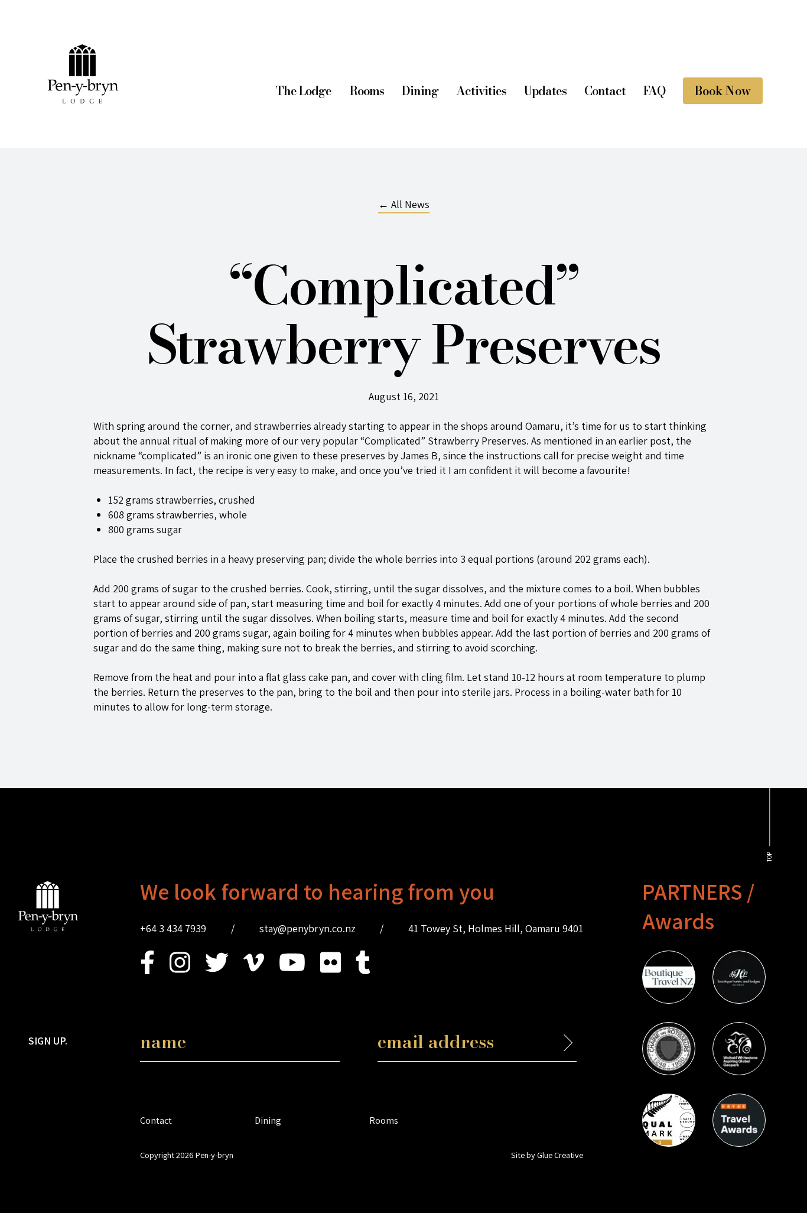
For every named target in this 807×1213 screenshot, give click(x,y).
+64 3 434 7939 (173, 928)
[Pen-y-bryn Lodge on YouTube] (292, 970)
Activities (481, 91)
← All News (403, 204)
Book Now (723, 91)
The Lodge (303, 91)
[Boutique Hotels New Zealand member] (739, 979)
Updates (545, 91)
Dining (420, 91)
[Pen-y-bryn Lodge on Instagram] (180, 970)
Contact (605, 91)
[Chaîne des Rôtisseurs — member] (668, 1050)
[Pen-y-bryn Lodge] (83, 99)
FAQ (654, 91)
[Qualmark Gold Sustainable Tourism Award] (668, 1122)
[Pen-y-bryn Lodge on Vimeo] (253, 970)
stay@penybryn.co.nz (307, 928)
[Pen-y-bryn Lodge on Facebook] (147, 970)
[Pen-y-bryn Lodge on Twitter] (217, 970)
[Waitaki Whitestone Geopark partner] (739, 1050)
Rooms (366, 91)
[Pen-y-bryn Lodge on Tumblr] (363, 970)
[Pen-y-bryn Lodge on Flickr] (330, 970)
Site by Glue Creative (547, 1154)
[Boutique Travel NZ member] (668, 979)
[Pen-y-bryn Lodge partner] (739, 1122)
